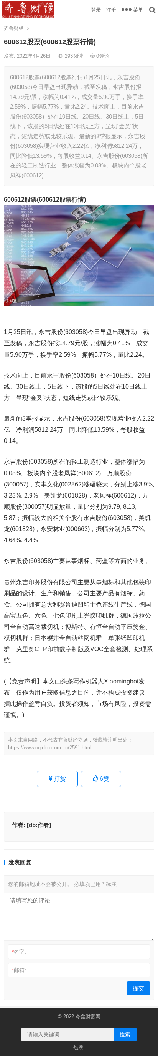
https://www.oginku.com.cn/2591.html (49, 747)
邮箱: (19, 970)
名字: (19, 952)
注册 (111, 10)
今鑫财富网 (88, 1016)
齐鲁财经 (14, 28)
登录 (96, 10)
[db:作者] (39, 825)
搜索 (125, 1034)
